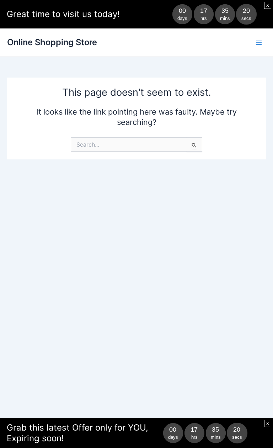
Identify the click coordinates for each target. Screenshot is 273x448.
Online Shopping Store (52, 42)
